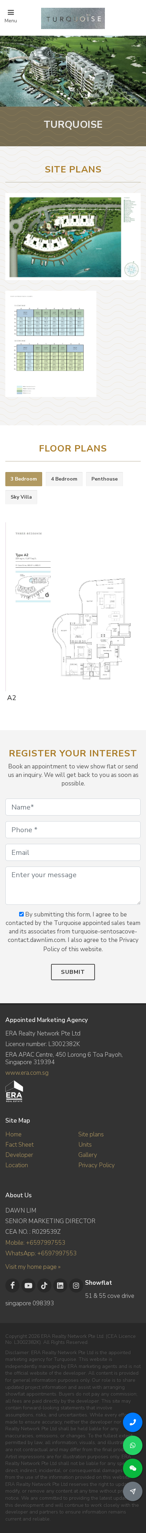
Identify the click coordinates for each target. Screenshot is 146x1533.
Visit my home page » (33, 1267)
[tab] (23, 479)
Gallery (87, 1155)
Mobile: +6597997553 (35, 1243)
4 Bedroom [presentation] (64, 479)
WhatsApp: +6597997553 (41, 1253)
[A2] (71, 607)
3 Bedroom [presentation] (24, 479)
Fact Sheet (19, 1145)
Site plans (91, 1134)
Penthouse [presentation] (104, 479)
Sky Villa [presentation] (21, 497)
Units (85, 1145)
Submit (73, 972)
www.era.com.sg (27, 1073)
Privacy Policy (96, 1165)
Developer (19, 1155)
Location (16, 1165)
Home (13, 1134)
